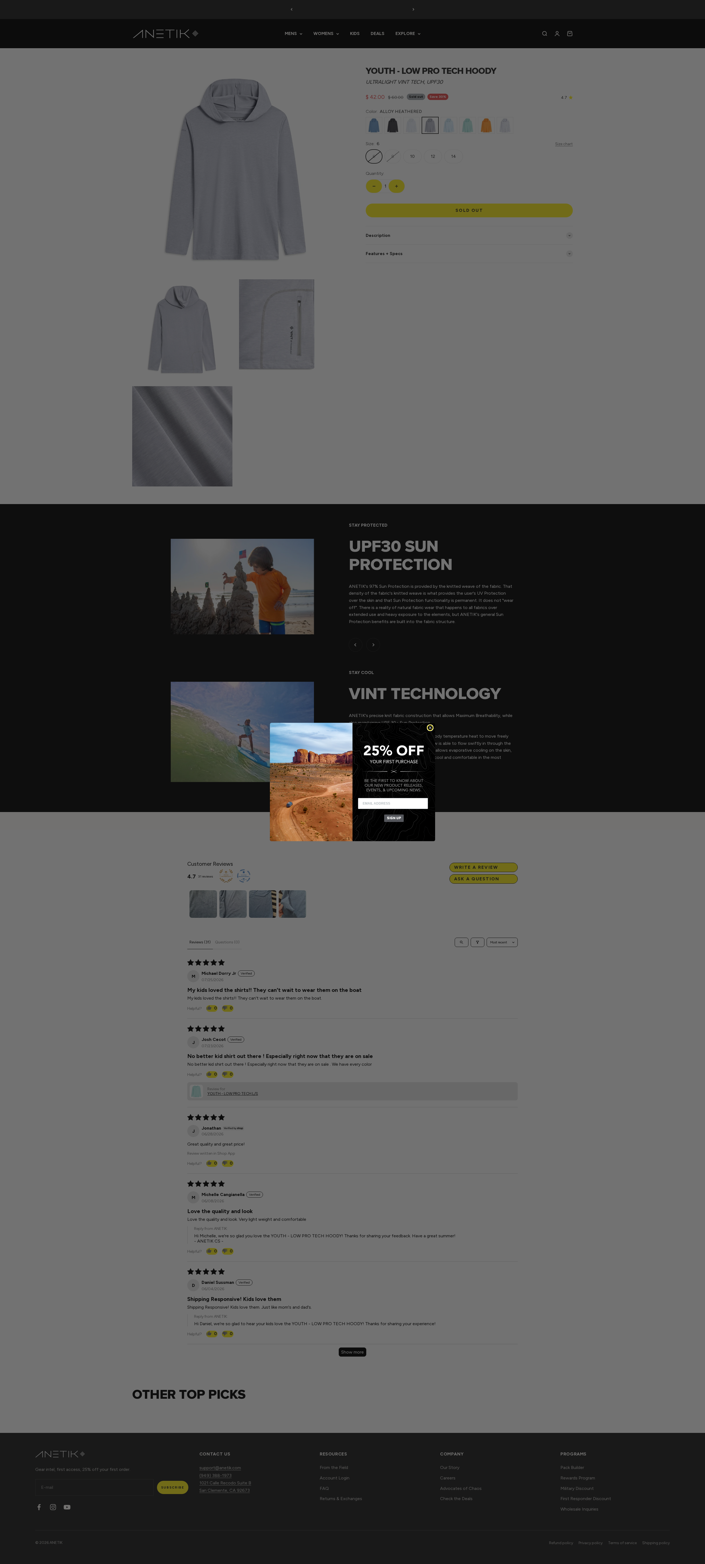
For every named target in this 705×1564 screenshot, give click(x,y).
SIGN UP (394, 818)
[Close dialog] (430, 727)
